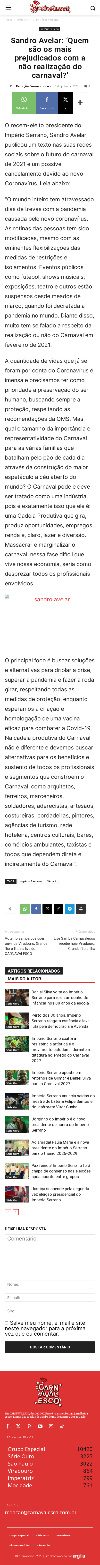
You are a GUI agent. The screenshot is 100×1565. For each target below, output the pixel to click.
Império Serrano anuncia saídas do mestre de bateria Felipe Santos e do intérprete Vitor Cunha (63, 1101)
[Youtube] (40, 1426)
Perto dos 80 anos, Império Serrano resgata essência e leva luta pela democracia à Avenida (61, 1021)
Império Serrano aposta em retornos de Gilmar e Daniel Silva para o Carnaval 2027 (61, 1078)
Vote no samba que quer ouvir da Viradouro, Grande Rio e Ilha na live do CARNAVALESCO (26, 946)
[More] (80, 103)
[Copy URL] (58, 909)
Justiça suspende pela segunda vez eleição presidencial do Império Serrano (60, 1194)
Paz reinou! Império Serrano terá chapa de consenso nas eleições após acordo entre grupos (61, 1171)
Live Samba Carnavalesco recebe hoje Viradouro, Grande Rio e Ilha (74, 943)
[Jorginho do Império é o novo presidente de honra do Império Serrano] (17, 1124)
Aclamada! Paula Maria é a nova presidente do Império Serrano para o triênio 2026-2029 (60, 1148)
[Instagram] (51, 1426)
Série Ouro (24, 20)
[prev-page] (8, 1212)
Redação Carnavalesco (32, 86)
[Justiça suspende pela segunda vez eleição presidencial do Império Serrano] (17, 1194)
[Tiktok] (61, 1426)
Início (8, 20)
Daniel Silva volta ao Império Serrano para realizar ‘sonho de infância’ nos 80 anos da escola (60, 998)
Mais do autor (24, 978)
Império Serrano (47, 20)
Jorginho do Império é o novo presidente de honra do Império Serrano (60, 1125)
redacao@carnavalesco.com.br (40, 1512)
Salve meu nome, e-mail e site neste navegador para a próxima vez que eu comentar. (45, 1328)
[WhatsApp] (25, 909)
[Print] (81, 909)
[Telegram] (70, 909)
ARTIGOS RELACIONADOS (34, 971)
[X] (47, 909)
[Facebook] (36, 909)
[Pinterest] (29, 1426)
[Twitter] (18, 1426)
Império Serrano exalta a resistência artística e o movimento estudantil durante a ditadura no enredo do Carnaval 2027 (61, 1049)
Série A (52, 881)
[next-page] (16, 1212)
